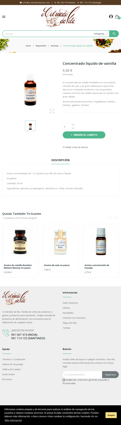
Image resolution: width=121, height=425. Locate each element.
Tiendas (66, 327)
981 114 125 (86, 2)
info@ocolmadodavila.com (36, 2)
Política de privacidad (12, 364)
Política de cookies (11, 369)
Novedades (68, 312)
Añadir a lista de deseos (76, 147)
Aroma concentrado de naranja (97, 266)
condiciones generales (87, 379)
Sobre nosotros (70, 302)
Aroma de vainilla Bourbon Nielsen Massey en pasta (18, 266)
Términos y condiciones (13, 359)
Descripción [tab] (60, 160)
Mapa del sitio (70, 322)
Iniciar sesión (8, 374)
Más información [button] (13, 420)
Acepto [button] (111, 415)
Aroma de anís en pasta (57, 265)
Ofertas (66, 307)
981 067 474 (63, 2)
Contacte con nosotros (74, 317)
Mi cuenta (7, 379)
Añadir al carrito (85, 135)
